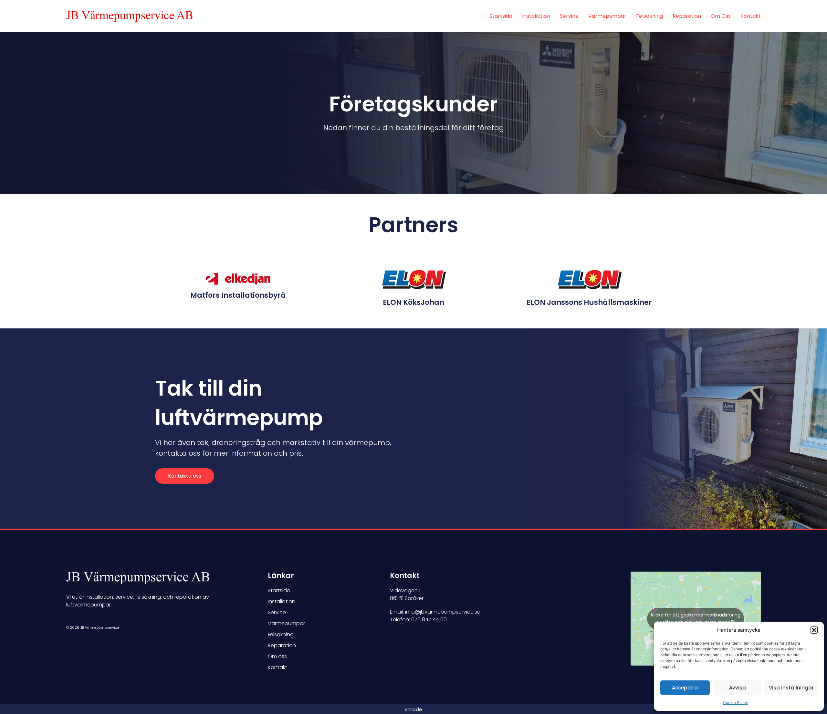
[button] (814, 630)
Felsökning (649, 16)
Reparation (687, 16)
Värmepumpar (607, 16)
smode (413, 709)
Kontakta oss (184, 476)
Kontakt (750, 16)
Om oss (721, 16)
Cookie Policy (735, 702)
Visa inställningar (791, 687)
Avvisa (737, 687)
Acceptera (685, 687)
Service (569, 16)
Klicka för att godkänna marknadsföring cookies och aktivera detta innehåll (695, 619)
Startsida (500, 16)
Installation (536, 16)
